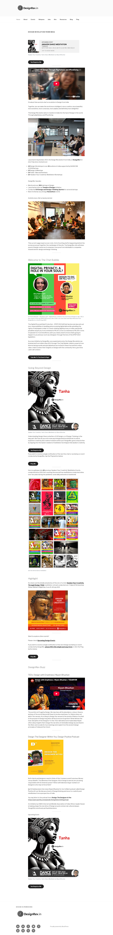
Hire (55, 19)
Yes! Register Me (36, 62)
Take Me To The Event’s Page (40, 357)
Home (18, 19)
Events (33, 19)
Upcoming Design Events (46, 640)
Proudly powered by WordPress (59, 926)
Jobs (49, 19)
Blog (71, 19)
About (25, 19)
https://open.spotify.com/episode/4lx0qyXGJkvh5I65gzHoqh (48, 800)
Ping (77, 19)
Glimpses (41, 19)
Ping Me (33, 463)
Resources (63, 19)
